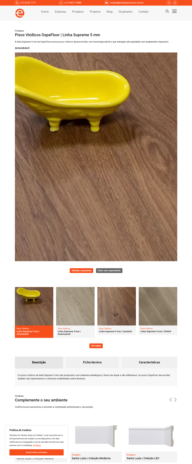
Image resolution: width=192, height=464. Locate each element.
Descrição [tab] (39, 362)
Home (45, 11)
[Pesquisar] (167, 11)
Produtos (78, 11)
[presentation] (171, 399)
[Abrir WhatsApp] (185, 457)
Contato (144, 11)
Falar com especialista (109, 270)
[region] (36, 442)
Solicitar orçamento (81, 270)
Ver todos (96, 345)
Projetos (95, 11)
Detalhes (37, 445)
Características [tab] (149, 362)
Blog (109, 11)
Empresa (60, 11)
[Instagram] (169, 3)
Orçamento (125, 11)
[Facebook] (175, 3)
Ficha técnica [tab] (92, 362)
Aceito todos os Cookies (36, 452)
